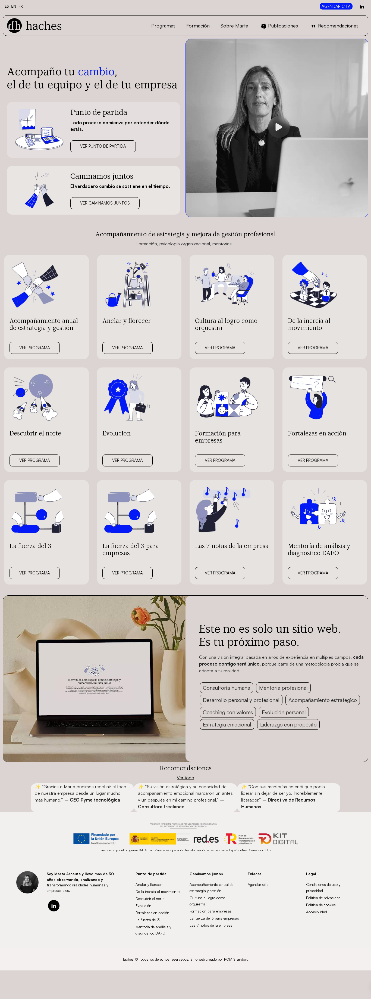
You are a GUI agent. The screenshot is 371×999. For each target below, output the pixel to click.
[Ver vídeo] (279, 128)
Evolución (143, 905)
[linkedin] (54, 906)
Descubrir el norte (150, 898)
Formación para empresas (211, 911)
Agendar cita (258, 884)
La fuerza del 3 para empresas (214, 918)
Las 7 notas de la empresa (211, 925)
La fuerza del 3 (148, 919)
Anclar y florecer (149, 884)
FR (20, 6)
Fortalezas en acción (152, 912)
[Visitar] (362, 6)
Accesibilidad (316, 912)
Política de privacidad (323, 897)
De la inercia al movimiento (158, 891)
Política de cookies (321, 904)
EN (13, 6)
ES (7, 6)
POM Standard (236, 959)
